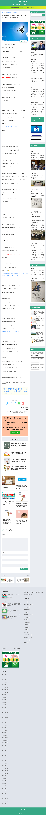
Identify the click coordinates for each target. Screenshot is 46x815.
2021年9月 (5, 694)
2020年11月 (5, 714)
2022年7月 (5, 674)
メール (4, 558)
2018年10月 (5, 773)
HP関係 (27, 617)
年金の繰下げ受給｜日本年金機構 (9, 126)
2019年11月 (5, 740)
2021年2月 (5, 709)
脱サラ (21, 411)
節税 (26, 619)
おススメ (26, 412)
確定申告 (27, 624)
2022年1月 (5, 684)
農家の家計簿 (23, 1)
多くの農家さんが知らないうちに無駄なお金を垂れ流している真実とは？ (16, 391)
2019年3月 (5, 760)
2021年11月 (5, 689)
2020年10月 (5, 717)
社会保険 (27, 609)
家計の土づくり (29, 614)
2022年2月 (5, 682)
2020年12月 (5, 712)
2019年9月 (5, 745)
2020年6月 (5, 722)
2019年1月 (5, 765)
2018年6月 (5, 783)
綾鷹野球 (41, 364)
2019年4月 (5, 757)
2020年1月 (5, 735)
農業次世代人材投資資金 (18, 412)
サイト (3, 563)
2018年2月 (5, 793)
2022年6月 (5, 676)
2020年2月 (5, 732)
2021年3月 (5, 707)
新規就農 (8, 411)
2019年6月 (5, 752)
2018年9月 (5, 775)
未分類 (27, 627)
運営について (25, 4)
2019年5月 (5, 755)
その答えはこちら (15, 432)
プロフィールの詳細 (36, 119)
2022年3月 (5, 679)
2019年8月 (5, 747)
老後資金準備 (28, 637)
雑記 (26, 629)
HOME (24, 809)
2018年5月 (5, 785)
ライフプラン (28, 634)
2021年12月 (5, 687)
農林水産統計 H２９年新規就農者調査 (10, 331)
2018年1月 (5, 795)
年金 (26, 601)
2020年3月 (5, 730)
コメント (4, 537)
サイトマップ (31, 4)
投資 (26, 612)
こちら (6, 270)
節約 (26, 642)
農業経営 (27, 607)
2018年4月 (5, 788)
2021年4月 (5, 704)
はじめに (27, 632)
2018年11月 (5, 770)
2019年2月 (5, 763)
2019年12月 (5, 737)
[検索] (43, 15)
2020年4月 (5, 727)
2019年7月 (5, 750)
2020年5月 (5, 725)
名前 (3, 552)
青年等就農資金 (15, 411)
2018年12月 (5, 768)
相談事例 (27, 622)
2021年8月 (5, 697)
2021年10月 (5, 692)
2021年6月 (5, 699)
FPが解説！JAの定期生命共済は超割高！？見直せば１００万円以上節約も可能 (37, 354)
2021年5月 (5, 702)
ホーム (13, 4)
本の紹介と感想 (29, 604)
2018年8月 (5, 778)
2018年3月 (5, 790)
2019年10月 (5, 742)
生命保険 (25, 411)
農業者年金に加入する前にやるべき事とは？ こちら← (23, 7)
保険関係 (26, 407)
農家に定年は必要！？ (35, 362)
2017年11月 (5, 798)
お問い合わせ (18, 4)
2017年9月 (5, 803)
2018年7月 (5, 780)
